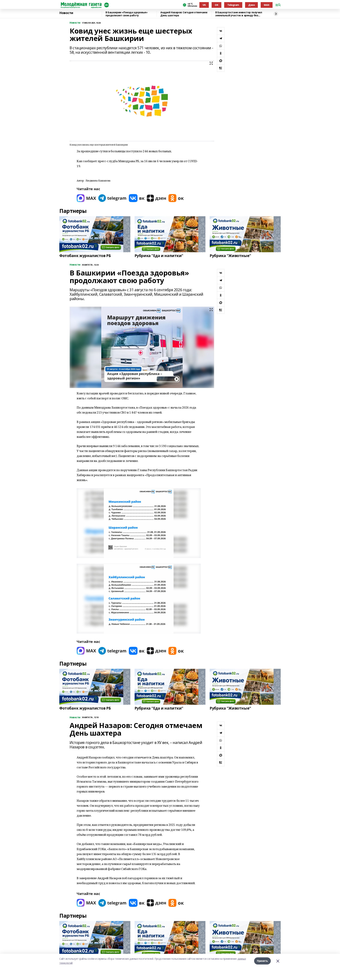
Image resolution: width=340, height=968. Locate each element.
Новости (66, 13)
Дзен (251, 5)
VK (204, 5)
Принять (262, 961)
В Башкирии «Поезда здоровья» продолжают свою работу (126, 14)
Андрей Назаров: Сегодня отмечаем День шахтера (183, 14)
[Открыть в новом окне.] (86, 198)
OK (216, 5)
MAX (266, 5)
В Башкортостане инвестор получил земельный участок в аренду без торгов (238, 14)
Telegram (233, 5)
